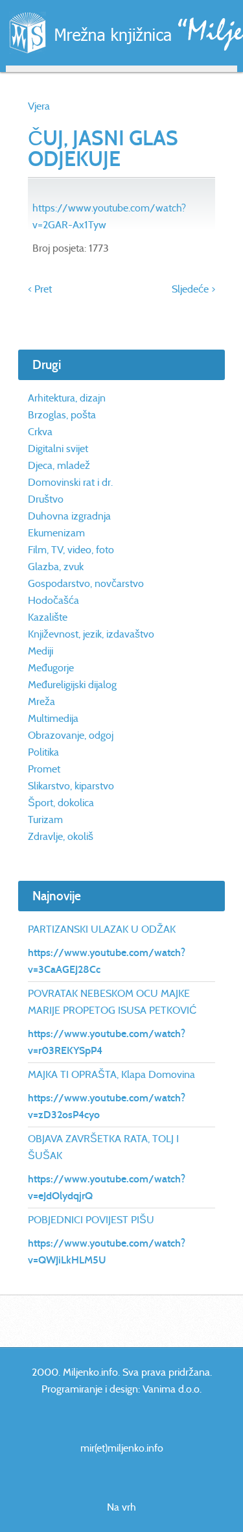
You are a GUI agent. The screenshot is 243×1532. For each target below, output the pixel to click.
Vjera (39, 106)
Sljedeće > (193, 289)
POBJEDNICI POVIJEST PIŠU (91, 1220)
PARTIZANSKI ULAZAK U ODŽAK (102, 929)
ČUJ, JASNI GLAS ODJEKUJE (103, 148)
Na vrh (121, 1507)
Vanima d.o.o (171, 1389)
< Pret (40, 289)
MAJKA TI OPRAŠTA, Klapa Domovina (111, 1074)
